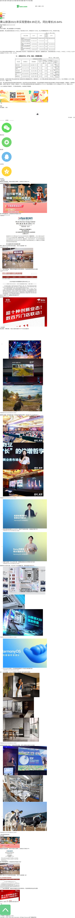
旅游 (10, 0)
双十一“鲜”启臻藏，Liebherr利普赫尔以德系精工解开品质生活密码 (15, 672)
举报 (1, 106)
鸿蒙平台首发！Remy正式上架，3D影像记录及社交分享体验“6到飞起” (19, 562)
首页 (1, 0)
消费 (24, 0)
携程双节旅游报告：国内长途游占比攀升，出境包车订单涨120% (14, 181)
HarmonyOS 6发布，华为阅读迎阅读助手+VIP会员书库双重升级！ (18, 668)
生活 (13, 0)
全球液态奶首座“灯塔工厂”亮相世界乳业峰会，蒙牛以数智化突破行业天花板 (17, 745)
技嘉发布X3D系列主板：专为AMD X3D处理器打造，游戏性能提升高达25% (17, 565)
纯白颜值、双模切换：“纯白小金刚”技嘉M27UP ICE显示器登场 (14, 328)
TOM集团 (2, 915)
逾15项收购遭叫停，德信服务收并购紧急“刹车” (10, 213)
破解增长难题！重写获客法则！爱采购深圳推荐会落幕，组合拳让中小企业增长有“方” (19, 415)
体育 (8, 0)
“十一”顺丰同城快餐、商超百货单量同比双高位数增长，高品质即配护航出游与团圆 (19, 269)
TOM (1, 247)
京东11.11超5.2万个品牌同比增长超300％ (9, 295)
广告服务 (7, 915)
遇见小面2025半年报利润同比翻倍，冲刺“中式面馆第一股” (13, 245)
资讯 (3, 0)
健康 (22, 0)
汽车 (27, 0)
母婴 (15, 0)
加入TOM (11, 915)
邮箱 (31, 0)
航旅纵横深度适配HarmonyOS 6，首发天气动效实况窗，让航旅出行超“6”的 (20, 529)
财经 (20, 0)
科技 (29, 0)
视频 (17, 0)
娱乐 (6, 0)
